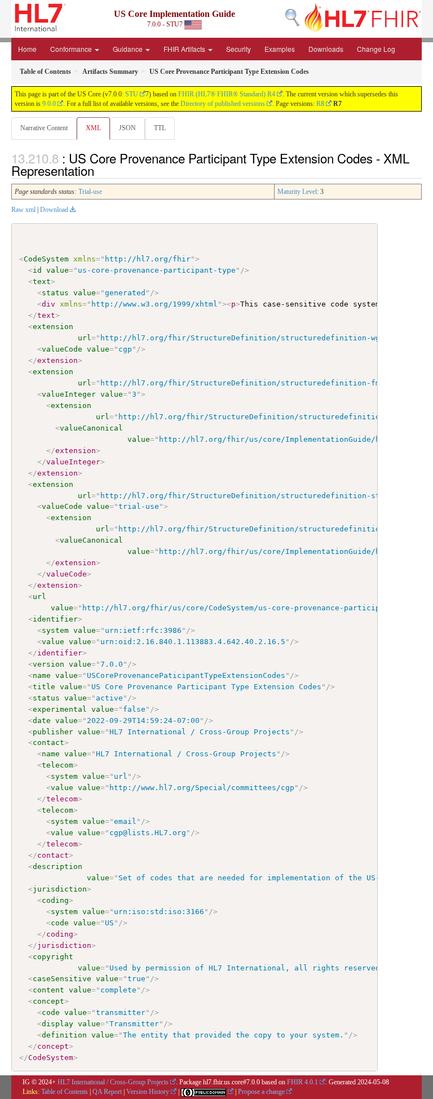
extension (53, 326)
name (42, 675)
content (48, 990)
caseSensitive (62, 978)
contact (48, 742)
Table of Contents (64, 1092)
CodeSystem (46, 259)
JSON (127, 128)
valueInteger (69, 394)
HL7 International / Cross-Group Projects (113, 1082)
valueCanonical (91, 428)
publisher (53, 732)
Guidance (128, 49)
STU (131, 94)
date (42, 720)
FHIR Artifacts (185, 49)
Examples (279, 49)
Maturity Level (297, 192)
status (55, 293)
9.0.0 (49, 104)
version (48, 664)
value (57, 270)
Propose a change (261, 1092)
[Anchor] (100, 170)
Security (238, 49)
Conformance (72, 49)
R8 (320, 104)
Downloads (325, 49)
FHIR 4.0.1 (302, 1082)
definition (64, 1035)
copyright (53, 956)
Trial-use (90, 192)
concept (48, 1001)
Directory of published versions (222, 104)
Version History (147, 1092)
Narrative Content (44, 128)
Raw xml (23, 210)
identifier (55, 619)
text (42, 281)
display (57, 1024)
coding (55, 900)
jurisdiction (60, 889)
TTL (160, 128)
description (57, 866)
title (44, 687)
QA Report (107, 1092)
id (37, 270)
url (84, 338)
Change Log (376, 49)
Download (54, 210)
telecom (57, 765)
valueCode (62, 349)
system (55, 630)
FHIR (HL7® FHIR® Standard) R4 (226, 94)
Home (27, 49)
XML (93, 128)
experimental (60, 709)
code (60, 923)
